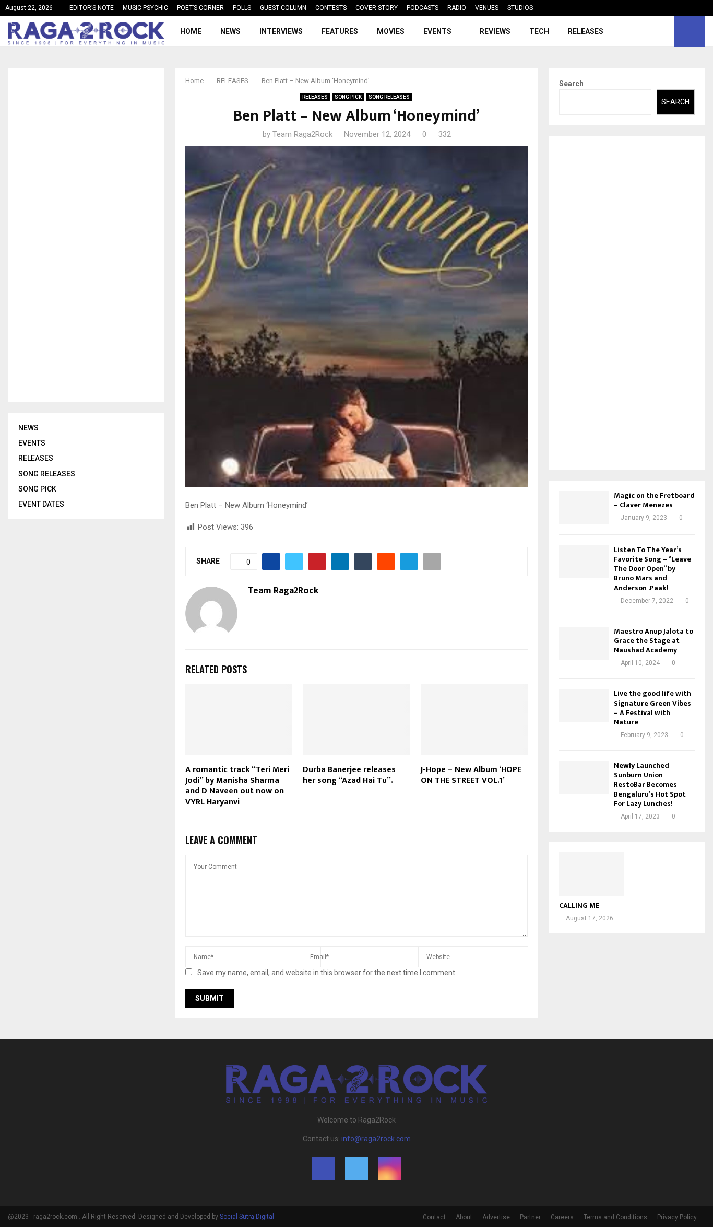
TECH (539, 31)
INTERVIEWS (281, 31)
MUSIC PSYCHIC (145, 7)
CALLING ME (579, 905)
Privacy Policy (677, 1217)
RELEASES (585, 31)
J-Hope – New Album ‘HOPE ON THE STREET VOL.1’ (471, 775)
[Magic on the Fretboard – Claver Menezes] (584, 507)
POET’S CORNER (200, 7)
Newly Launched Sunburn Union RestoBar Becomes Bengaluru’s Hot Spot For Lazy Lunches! (650, 784)
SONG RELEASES (389, 97)
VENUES (486, 7)
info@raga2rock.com (376, 1139)
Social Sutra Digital (247, 1216)
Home (190, 31)
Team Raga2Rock (302, 134)
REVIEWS (495, 31)
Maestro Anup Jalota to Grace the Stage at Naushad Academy (653, 640)
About (464, 1217)
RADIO (456, 7)
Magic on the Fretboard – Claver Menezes (654, 500)
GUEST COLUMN (283, 7)
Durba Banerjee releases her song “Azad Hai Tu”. (349, 775)
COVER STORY (376, 7)
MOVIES (391, 31)
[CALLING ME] (591, 874)
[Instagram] (663, 31)
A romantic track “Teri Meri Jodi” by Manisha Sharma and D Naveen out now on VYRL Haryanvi (237, 786)
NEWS (230, 31)
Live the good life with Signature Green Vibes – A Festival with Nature (652, 707)
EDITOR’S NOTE (91, 7)
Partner (530, 1217)
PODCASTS (422, 7)
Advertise (496, 1217)
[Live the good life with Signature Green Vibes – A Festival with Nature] (584, 705)
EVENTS (437, 31)
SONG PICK (348, 97)
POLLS (242, 7)
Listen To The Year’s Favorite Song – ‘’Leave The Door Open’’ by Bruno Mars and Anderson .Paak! (652, 569)
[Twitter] (651, 31)
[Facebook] (640, 31)
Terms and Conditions (615, 1217)
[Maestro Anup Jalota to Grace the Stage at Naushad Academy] (584, 643)
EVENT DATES (41, 504)
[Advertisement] (96, 235)
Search (571, 83)
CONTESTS (331, 7)
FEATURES (340, 31)
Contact (434, 1217)
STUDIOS (520, 7)
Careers (562, 1217)
